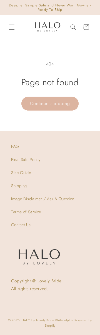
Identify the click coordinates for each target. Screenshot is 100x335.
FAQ (15, 146)
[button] (11, 27)
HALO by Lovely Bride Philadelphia (47, 320)
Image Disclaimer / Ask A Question (42, 199)
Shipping (19, 186)
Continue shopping (50, 103)
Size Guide (21, 173)
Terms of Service (26, 212)
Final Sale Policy (26, 160)
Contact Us (21, 225)
